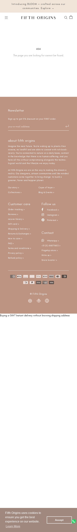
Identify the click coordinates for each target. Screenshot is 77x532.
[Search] (66, 17)
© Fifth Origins (38, 294)
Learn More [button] (13, 526)
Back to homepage (38, 67)
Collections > (14, 192)
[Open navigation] (6, 17)
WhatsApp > (53, 240)
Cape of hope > (46, 187)
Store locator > (49, 260)
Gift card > (13, 224)
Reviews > (13, 214)
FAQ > (11, 243)
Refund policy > (16, 258)
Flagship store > (50, 250)
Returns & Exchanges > (19, 233)
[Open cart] (71, 17)
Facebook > (53, 210)
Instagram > (53, 215)
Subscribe (65, 126)
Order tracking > (16, 209)
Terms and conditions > (19, 248)
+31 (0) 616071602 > (51, 245)
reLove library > (16, 219)
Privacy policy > (16, 253)
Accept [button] (59, 520)
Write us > (46, 255)
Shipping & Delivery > (19, 229)
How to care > (15, 238)
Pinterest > (52, 220)
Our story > (13, 187)
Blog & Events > (46, 192)
